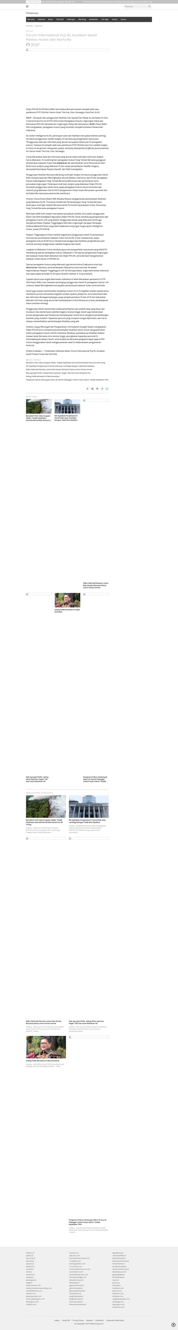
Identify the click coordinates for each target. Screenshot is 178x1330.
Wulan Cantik (35, 44)
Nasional (41, 19)
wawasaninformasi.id (120, 1261)
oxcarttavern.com (76, 1272)
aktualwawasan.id (119, 1272)
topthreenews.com (33, 1285)
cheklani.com (31, 1304)
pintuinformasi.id (118, 1258)
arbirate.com (31, 1293)
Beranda (31, 19)
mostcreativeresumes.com (79, 1269)
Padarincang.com (96, 1324)
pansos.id (116, 1283)
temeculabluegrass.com (35, 1299)
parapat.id (30, 1277)
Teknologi (82, 19)
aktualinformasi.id (76, 1280)
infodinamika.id (118, 1277)
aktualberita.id (117, 1253)
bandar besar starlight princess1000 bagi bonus (130, 26)
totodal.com (74, 1253)
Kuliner (123, 19)
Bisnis (50, 19)
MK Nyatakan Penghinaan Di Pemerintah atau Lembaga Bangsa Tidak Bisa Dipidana (60, 366)
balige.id (29, 1283)
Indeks (57, 1320)
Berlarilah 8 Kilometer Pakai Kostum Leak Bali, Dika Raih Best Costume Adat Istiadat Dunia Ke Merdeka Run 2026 (102, 2)
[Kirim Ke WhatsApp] (107, 389)
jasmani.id (30, 1261)
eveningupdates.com (77, 1264)
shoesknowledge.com (77, 1277)
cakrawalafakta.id (119, 1255)
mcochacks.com (75, 1266)
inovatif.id (30, 1269)
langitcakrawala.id (76, 1296)
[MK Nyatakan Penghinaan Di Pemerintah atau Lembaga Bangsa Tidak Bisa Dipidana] (67, 406)
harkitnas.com (117, 1296)
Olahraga (71, 19)
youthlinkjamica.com (34, 1291)
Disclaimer (99, 1320)
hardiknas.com (118, 1288)
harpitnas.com (118, 1293)
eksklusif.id (30, 1266)
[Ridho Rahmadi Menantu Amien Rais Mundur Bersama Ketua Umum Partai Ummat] (96, 490)
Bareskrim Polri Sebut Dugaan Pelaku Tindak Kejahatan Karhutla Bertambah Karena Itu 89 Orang (65, 363)
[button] (149, 6)
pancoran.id (30, 1258)
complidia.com (75, 1261)
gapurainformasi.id (76, 1285)
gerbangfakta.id (118, 1274)
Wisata (114, 19)
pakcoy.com (117, 1291)
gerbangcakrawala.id (77, 1291)
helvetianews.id (75, 1293)
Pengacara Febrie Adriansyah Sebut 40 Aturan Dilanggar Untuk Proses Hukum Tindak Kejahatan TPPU (67, 380)
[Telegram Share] (102, 389)
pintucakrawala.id (76, 1302)
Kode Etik (66, 1320)
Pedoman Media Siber (115, 1320)
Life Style (104, 19)
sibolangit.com (118, 1302)
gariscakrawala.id (76, 1288)
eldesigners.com (32, 1302)
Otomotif (60, 19)
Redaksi (89, 1320)
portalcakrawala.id (119, 1266)
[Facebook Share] (87, 389)
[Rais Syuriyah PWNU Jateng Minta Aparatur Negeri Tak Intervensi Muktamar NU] (39, 684)
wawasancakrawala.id (77, 1304)
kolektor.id (30, 1253)
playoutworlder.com (34, 1296)
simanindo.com (118, 1307)
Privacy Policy (78, 1320)
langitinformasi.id (76, 1299)
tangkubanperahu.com (121, 1299)
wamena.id (30, 1274)
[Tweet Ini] (92, 389)
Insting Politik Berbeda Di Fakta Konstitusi (42, 376)
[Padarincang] (32, 13)
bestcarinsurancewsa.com (79, 1258)
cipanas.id (30, 1264)
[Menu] (27, 6)
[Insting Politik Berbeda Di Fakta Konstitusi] (67, 600)
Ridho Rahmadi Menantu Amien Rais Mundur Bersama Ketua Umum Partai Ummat (59, 369)
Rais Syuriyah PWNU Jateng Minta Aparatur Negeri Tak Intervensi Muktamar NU (58, 373)
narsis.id (115, 1280)
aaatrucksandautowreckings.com (39, 1288)
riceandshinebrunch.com (78, 1274)
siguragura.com (118, 1304)
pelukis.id (29, 1255)
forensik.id (116, 1285)
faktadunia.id (74, 1283)
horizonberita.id (118, 1264)
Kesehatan (93, 19)
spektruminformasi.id (120, 1269)
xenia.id (29, 1272)
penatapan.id (31, 1280)
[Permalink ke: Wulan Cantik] (28, 45)
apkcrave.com (74, 1255)
